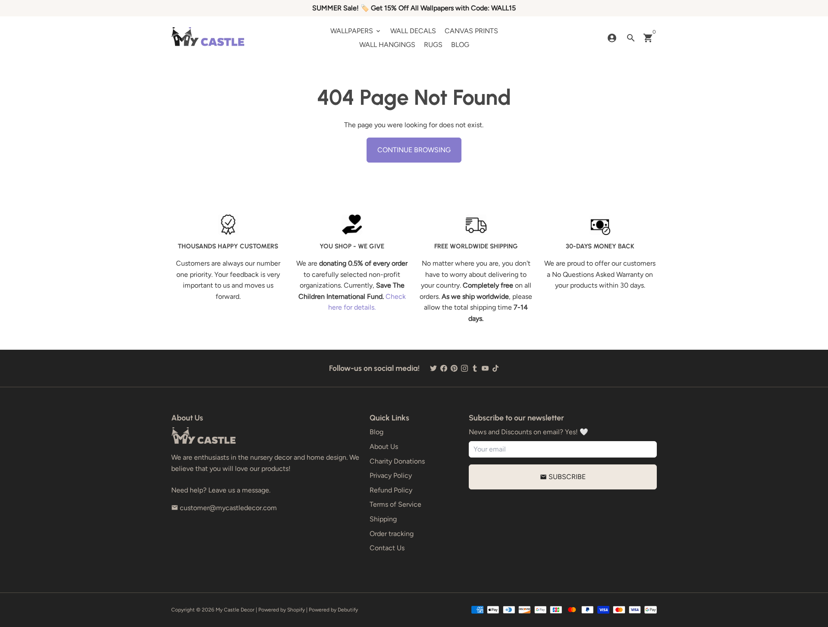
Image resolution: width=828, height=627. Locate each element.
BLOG (460, 45)
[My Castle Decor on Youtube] (485, 368)
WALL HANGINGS (387, 45)
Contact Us (387, 548)
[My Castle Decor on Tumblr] (474, 368)
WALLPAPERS (356, 31)
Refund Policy (391, 490)
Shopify (296, 610)
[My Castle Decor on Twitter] (433, 368)
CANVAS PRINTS (471, 31)
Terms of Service (395, 504)
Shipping (383, 519)
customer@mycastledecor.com (224, 508)
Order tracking (392, 534)
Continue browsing (414, 150)
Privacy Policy (391, 475)
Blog (376, 432)
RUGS (433, 45)
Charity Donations (397, 461)
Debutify (348, 610)
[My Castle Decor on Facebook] (443, 368)
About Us (384, 446)
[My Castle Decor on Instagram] (464, 368)
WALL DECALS (413, 31)
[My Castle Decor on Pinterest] (454, 368)
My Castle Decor (235, 610)
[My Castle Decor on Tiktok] (495, 368)
